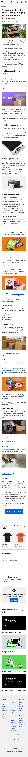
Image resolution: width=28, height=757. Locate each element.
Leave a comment (6, 557)
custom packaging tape (18, 395)
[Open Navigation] (2, 2)
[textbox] (14, 277)
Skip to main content (1, 1)
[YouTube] (18, 734)
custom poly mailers (17, 255)
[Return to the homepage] (11, 2)
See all (25, 527)
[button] (14, 511)
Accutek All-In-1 (13, 134)
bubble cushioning (7, 474)
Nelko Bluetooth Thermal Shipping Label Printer (12, 168)
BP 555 (23, 438)
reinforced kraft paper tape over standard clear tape (14, 369)
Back (4, 6)
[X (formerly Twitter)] (12, 734)
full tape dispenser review (17, 440)
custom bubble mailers (18, 294)
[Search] (21, 2)
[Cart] (26, 2)
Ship (11, 87)
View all (24, 611)
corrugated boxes (18, 353)
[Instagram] (15, 734)
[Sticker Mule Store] (9, 734)
